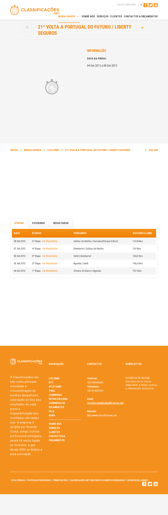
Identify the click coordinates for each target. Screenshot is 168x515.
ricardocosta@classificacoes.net (105, 403)
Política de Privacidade (39, 480)
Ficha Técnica (18, 480)
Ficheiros (38, 223)
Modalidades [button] (67, 16)
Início (14, 150)
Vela (51, 411)
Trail (52, 390)
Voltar (153, 150)
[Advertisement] (84, 187)
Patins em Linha (58, 399)
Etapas (19, 223)
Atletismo (55, 386)
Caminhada (55, 394)
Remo (52, 415)
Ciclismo (53, 150)
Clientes (54, 432)
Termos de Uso (60, 480)
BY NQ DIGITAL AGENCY (137, 480)
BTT (51, 382)
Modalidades (32, 150)
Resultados (61, 223)
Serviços (54, 428)
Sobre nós (55, 423)
